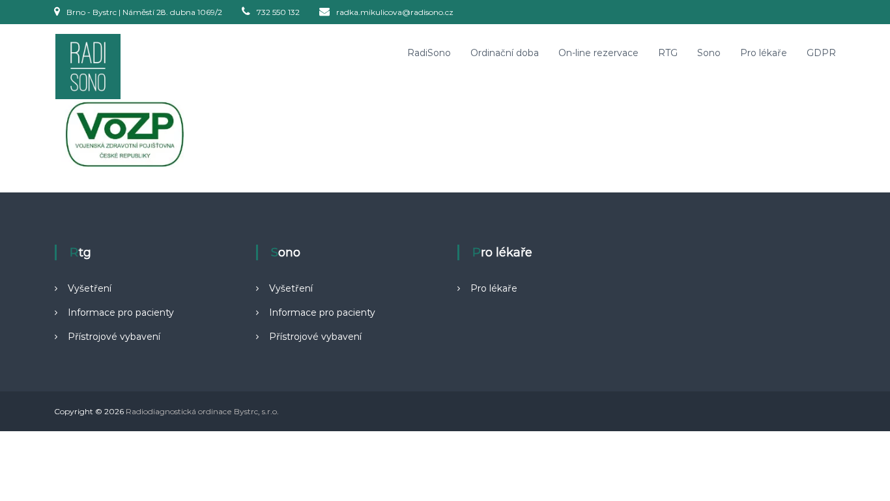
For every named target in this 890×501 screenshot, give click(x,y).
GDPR (821, 53)
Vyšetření (89, 288)
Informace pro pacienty (121, 312)
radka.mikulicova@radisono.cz (394, 12)
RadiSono (429, 53)
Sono (709, 53)
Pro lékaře (763, 53)
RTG (668, 53)
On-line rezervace (598, 53)
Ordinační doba (504, 53)
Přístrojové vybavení (114, 336)
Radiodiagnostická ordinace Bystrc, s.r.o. (202, 411)
